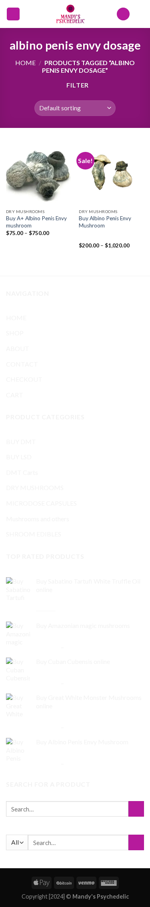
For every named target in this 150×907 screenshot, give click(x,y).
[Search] (123, 14)
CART (14, 395)
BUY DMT (21, 441)
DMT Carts (22, 472)
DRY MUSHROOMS (35, 487)
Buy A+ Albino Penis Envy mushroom (36, 222)
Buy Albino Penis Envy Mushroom (105, 222)
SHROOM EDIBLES (33, 534)
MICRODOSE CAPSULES (41, 503)
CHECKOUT (24, 379)
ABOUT (17, 348)
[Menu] (13, 14)
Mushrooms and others (37, 518)
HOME (16, 317)
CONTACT (22, 364)
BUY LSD (19, 456)
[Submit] (136, 809)
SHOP (15, 333)
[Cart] (140, 14)
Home (25, 62)
